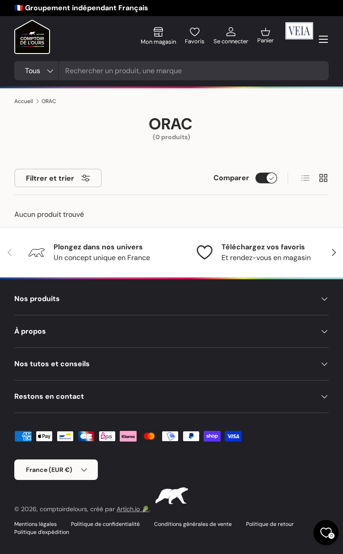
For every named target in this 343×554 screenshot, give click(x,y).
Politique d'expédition (41, 532)
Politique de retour (270, 524)
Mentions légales (35, 524)
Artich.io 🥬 (133, 509)
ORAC (49, 101)
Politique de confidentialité (105, 524)
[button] (265, 39)
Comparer (231, 177)
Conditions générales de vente (193, 524)
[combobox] (171, 70)
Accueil (23, 101)
